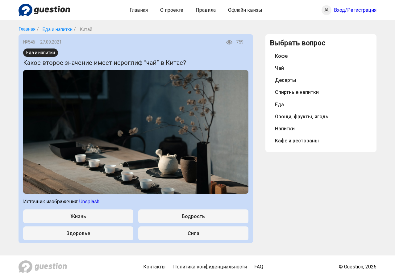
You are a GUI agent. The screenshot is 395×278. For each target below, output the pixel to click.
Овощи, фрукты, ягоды (302, 117)
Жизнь (78, 216)
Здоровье (78, 233)
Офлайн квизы (245, 10)
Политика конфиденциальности (210, 267)
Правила (206, 10)
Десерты (285, 80)
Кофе (281, 56)
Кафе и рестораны (297, 141)
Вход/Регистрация (355, 10)
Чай (279, 68)
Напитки (285, 129)
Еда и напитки (57, 29)
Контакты (154, 267)
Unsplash (89, 201)
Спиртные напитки (297, 92)
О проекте (171, 10)
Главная (139, 10)
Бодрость (193, 216)
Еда (279, 104)
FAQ (258, 267)
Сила (193, 233)
